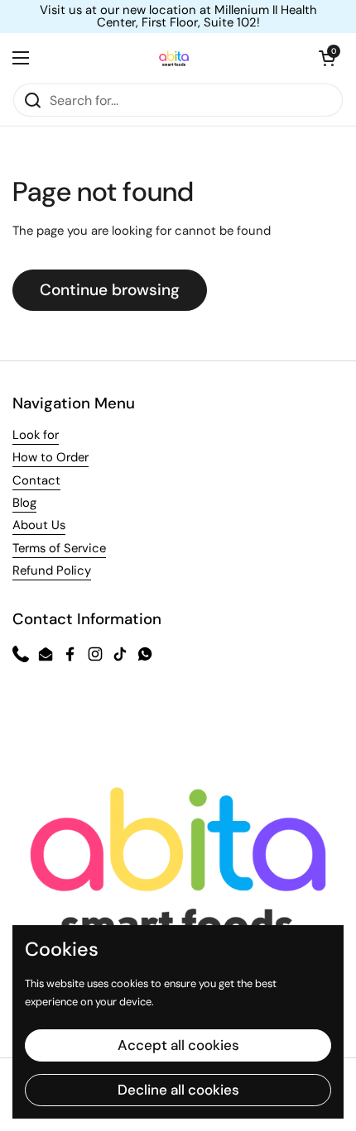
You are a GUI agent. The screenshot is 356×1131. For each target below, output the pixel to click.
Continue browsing (110, 289)
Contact (36, 480)
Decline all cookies (178, 1090)
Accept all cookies (178, 1045)
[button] (327, 57)
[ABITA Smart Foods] (173, 57)
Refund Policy (51, 570)
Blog (24, 502)
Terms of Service (59, 548)
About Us (38, 525)
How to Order (50, 457)
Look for (35, 435)
